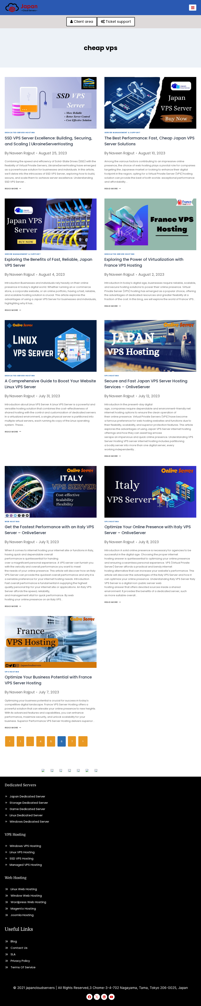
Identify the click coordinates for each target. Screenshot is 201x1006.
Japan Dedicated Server (27, 796)
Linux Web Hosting (24, 889)
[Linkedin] (104, 997)
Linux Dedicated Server (26, 815)
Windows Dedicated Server (29, 821)
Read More (13, 188)
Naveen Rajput (22, 153)
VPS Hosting (111, 375)
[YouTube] (112, 997)
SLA (13, 954)
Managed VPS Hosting (26, 865)
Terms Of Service (23, 967)
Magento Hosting (23, 908)
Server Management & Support (122, 132)
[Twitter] (97, 997)
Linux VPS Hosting (22, 852)
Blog (14, 941)
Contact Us (19, 948)
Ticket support (118, 21)
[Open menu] (192, 8)
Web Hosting (12, 521)
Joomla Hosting (22, 915)
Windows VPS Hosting (25, 846)
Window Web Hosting (26, 895)
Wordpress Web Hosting (28, 902)
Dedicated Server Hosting (20, 132)
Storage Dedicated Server (29, 803)
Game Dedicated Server (27, 809)
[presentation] (51, 103)
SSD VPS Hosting (21, 858)
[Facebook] (89, 997)
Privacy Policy (20, 961)
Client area (83, 21)
